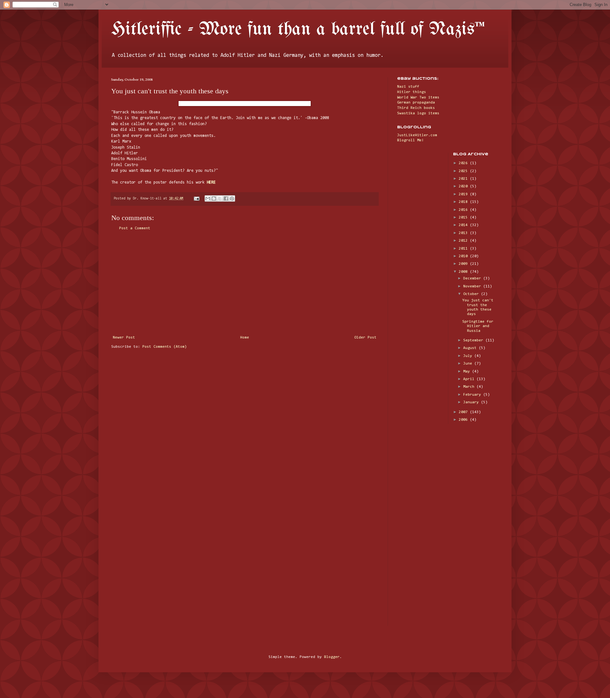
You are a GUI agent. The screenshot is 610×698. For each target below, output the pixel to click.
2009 (464, 264)
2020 (464, 186)
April (470, 379)
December (473, 278)
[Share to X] (220, 198)
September (474, 340)
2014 (464, 225)
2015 (464, 217)
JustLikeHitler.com (417, 135)
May (467, 371)
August (471, 348)
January (472, 402)
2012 (464, 241)
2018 (464, 202)
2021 (464, 179)
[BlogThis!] (214, 198)
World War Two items (418, 97)
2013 (464, 233)
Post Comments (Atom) (164, 347)
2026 (464, 163)
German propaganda (416, 102)
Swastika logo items (418, 113)
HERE (211, 182)
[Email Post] (196, 198)
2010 (464, 256)
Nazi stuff (408, 87)
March (470, 387)
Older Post (365, 337)
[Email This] (208, 198)
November (473, 286)
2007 (464, 412)
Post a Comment (134, 228)
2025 (464, 171)
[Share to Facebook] (226, 198)
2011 (464, 249)
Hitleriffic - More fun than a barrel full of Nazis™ (298, 29)
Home (244, 337)
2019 (464, 194)
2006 (464, 420)
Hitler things (411, 92)
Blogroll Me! (410, 140)
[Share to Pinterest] (232, 198)
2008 (464, 272)
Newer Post (124, 337)
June (468, 364)
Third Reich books (416, 108)
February (473, 395)
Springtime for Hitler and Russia (477, 326)
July (468, 356)
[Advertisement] (244, 282)
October (472, 294)
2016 (464, 210)
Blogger (332, 657)
